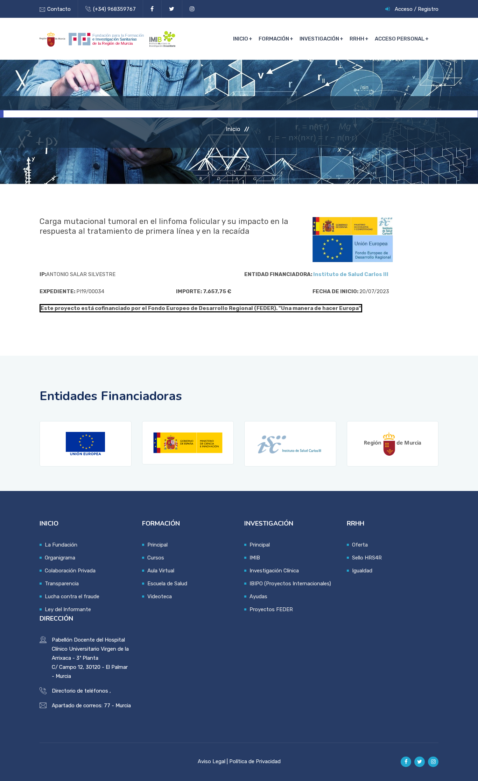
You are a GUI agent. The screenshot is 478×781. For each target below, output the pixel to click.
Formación (274, 39)
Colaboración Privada (70, 570)
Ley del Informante (68, 609)
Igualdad (362, 570)
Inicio (240, 39)
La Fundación (61, 545)
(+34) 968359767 (114, 9)
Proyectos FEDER (271, 609)
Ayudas (258, 596)
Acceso (404, 9)
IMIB (254, 558)
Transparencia (62, 583)
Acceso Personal (399, 39)
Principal (157, 545)
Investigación (319, 39)
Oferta (360, 545)
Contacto (59, 9)
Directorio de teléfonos (80, 691)
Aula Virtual (160, 570)
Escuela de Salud (167, 583)
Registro (428, 9)
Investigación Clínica (274, 570)
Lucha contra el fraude (72, 596)
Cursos (155, 558)
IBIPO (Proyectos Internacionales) (290, 583)
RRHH (357, 39)
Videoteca (159, 596)
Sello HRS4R (367, 558)
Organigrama (60, 558)
